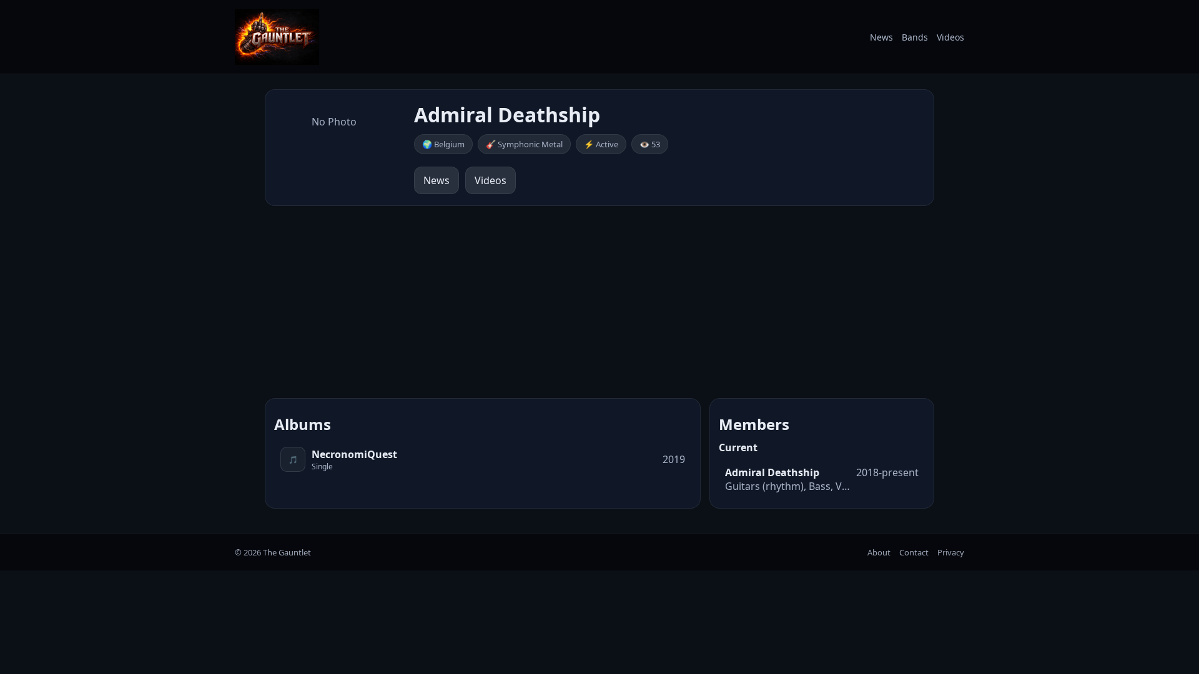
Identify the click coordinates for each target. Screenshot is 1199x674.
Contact (914, 552)
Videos (950, 37)
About (879, 552)
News (881, 37)
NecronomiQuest (354, 454)
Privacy (950, 552)
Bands (915, 37)
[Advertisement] (599, 302)
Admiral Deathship (772, 472)
